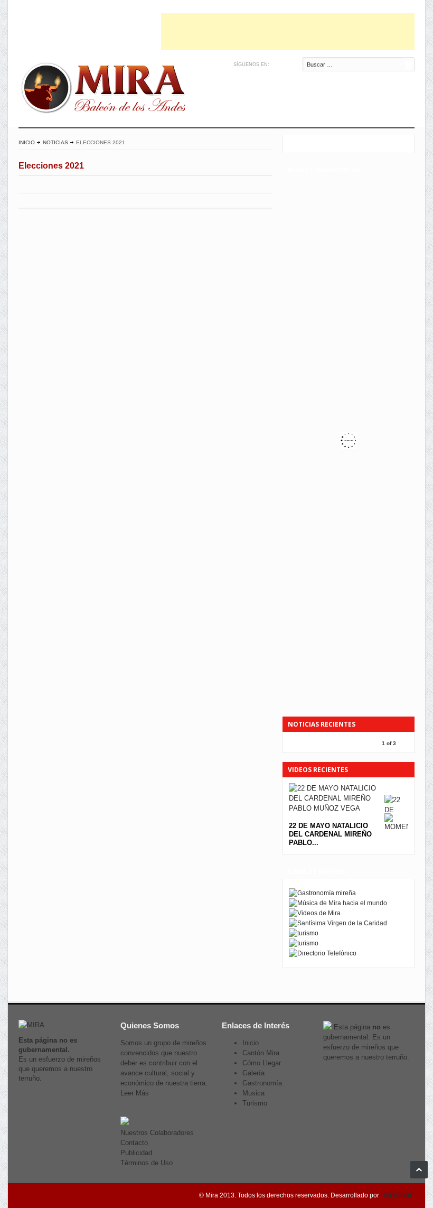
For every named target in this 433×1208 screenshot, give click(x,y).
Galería (253, 1073)
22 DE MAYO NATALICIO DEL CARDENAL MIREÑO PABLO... (330, 834)
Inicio (26, 142)
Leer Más (134, 1093)
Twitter (279, 64)
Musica (253, 1093)
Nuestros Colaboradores (157, 1133)
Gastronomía (262, 1083)
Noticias (55, 142)
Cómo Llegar (261, 1063)
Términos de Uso (146, 1163)
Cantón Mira (260, 1053)
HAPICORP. (398, 1195)
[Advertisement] (288, 31)
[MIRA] (105, 90)
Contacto (134, 1143)
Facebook (290, 64)
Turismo (254, 1103)
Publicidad (136, 1153)
